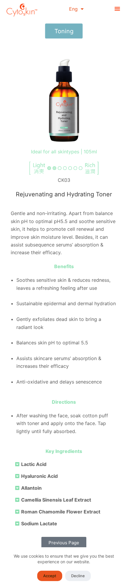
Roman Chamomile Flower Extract (60, 512)
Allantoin (31, 488)
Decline (78, 575)
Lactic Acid (33, 464)
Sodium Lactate (39, 523)
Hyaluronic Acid (39, 476)
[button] (117, 8)
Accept (49, 575)
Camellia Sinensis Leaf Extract (56, 500)
